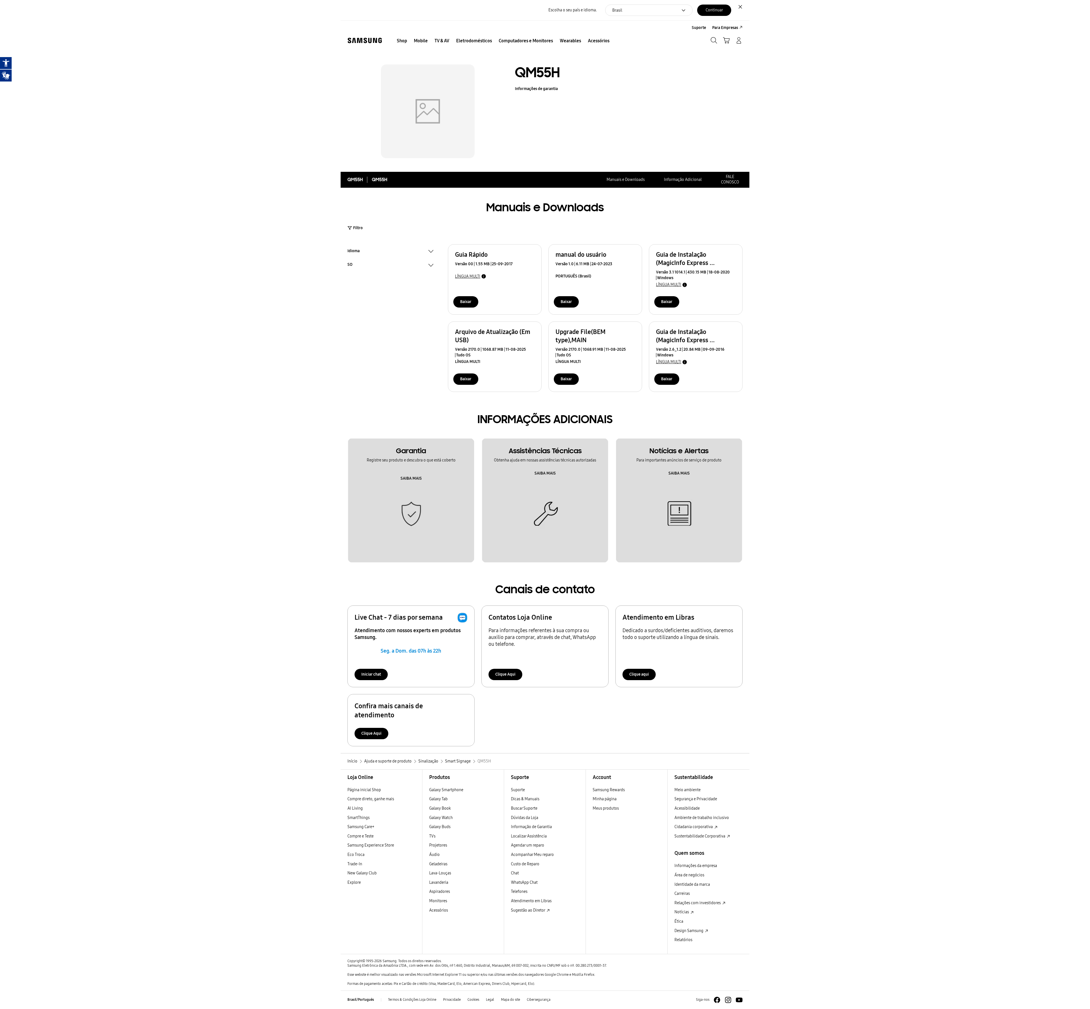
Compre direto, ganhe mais (370, 799)
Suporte (518, 789)
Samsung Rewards (609, 789)
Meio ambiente (687, 789)
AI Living (355, 808)
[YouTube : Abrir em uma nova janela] (739, 1000)
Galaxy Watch (441, 817)
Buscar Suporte (524, 808)
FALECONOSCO (730, 179)
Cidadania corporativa (694, 826)
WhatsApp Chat (524, 882)
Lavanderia (438, 882)
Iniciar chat (371, 674)
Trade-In (354, 864)
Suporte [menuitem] (699, 27)
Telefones (519, 891)
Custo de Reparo (525, 864)
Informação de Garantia (531, 826)
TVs (432, 836)
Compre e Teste (360, 836)
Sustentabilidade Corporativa (700, 836)
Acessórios (438, 910)
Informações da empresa (695, 865)
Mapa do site (510, 1000)
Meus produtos (606, 808)
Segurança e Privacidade (695, 799)
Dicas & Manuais (525, 799)
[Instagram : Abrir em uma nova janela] (728, 1000)
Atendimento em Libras (531, 901)
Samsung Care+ (360, 826)
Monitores (438, 901)
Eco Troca (355, 854)
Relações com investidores (698, 903)
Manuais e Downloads (626, 179)
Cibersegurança (538, 1000)
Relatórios (683, 939)
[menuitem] (401, 40)
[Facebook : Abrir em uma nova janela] (717, 1000)
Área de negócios (689, 875)
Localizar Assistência (529, 836)
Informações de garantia (536, 88)
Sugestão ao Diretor (528, 910)
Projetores (438, 845)
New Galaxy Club (362, 873)
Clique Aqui (505, 674)
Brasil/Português (360, 1000)
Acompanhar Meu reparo (532, 854)
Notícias (682, 912)
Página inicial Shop (364, 789)
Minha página (605, 799)
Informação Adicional (683, 179)
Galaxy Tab (438, 799)
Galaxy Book (440, 808)
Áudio (434, 854)
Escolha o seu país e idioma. (572, 10)
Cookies (473, 1000)
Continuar (714, 10)
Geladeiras (438, 864)
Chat (515, 873)
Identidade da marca (692, 884)
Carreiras (682, 893)
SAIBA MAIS (411, 478)
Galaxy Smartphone (446, 789)
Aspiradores (439, 891)
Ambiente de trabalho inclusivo (701, 817)
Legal (490, 1000)
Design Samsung (689, 930)
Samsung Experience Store (370, 845)
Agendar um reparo (527, 845)
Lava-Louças (440, 873)
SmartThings (358, 817)
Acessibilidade (687, 808)
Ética (678, 921)
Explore (354, 882)
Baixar (465, 301)
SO (350, 265)
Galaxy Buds (439, 826)
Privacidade (452, 1000)
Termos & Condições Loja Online (412, 1000)
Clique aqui (639, 674)
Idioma (353, 251)
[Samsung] (364, 40)
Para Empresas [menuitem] (725, 27)
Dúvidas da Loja (524, 817)
